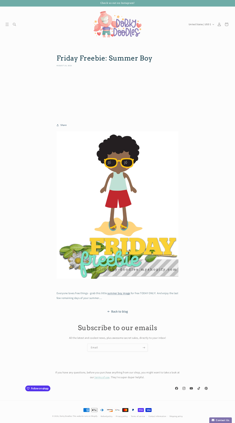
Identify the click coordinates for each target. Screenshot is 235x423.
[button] (7, 24)
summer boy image (118, 293)
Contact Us (221, 420)
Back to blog (119, 311)
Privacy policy (122, 416)
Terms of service (138, 416)
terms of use (102, 377)
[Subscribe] (144, 347)
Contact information (157, 416)
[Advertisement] (117, 94)
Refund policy (107, 416)
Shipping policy (176, 416)
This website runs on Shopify (85, 416)
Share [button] (63, 124)
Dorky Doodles (66, 416)
